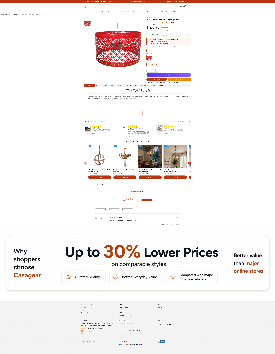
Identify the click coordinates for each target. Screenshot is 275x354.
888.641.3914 (123, 328)
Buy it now (179, 79)
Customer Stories (86, 313)
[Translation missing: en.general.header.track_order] (181, 6)
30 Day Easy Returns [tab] (110, 85)
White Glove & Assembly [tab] (122, 85)
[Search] (113, 6)
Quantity (149, 68)
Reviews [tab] (97, 185)
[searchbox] (100, 210)
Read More (166, 136)
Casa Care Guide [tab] (134, 85)
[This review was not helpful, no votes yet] (178, 225)
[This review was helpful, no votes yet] (176, 225)
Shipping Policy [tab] (99, 85)
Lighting (8, 14)
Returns (121, 310)
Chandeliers (16, 14)
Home (2, 14)
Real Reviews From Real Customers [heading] (95, 121)
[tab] (157, 85)
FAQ (120, 313)
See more (138, 113)
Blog (82, 310)
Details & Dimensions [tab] (89, 85)
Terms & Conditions (163, 310)
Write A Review (146, 200)
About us (83, 307)
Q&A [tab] (103, 185)
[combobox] (114, 209)
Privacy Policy (162, 307)
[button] (189, 6)
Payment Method (162, 313)
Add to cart (99, 177)
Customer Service (124, 307)
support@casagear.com (126, 323)
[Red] (149, 57)
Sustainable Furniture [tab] (145, 85)
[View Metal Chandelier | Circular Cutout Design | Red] (87, 22)
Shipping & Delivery (125, 315)
